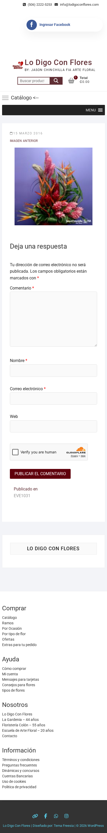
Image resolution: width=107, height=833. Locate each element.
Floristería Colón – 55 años (23, 725)
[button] (91, 110)
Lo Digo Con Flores (58, 62)
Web (14, 416)
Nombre (18, 360)
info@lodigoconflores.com (79, 4)
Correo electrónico (28, 388)
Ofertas (8, 639)
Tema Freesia (64, 826)
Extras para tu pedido (19, 645)
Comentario (22, 288)
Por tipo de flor (14, 634)
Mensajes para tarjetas (20, 679)
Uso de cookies (14, 781)
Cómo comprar (14, 669)
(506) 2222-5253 (39, 4)
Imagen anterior (24, 141)
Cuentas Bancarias (17, 776)
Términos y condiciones (20, 760)
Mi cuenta (10, 674)
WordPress (96, 826)
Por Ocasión (12, 628)
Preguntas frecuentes (19, 765)
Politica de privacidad (19, 787)
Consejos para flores (18, 685)
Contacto (9, 736)
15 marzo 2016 (28, 133)
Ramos (8, 623)
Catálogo (9, 617)
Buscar (56, 81)
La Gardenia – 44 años (20, 720)
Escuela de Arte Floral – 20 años (28, 730)
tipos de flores (13, 690)
